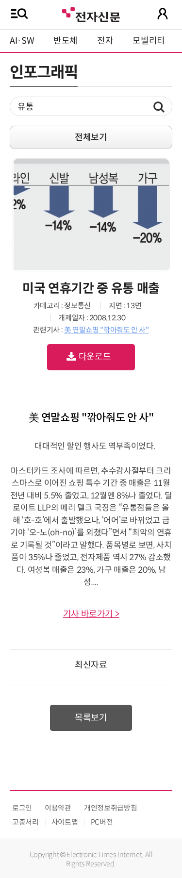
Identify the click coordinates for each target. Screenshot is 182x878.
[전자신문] (90, 13)
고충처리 (25, 822)
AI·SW (22, 40)
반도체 (65, 40)
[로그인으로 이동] (162, 13)
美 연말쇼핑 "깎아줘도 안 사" (106, 329)
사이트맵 (64, 822)
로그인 (22, 807)
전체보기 (91, 137)
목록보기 (91, 717)
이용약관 (58, 807)
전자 (105, 40)
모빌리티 (148, 40)
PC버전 (102, 822)
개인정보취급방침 (110, 807)
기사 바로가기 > (91, 614)
